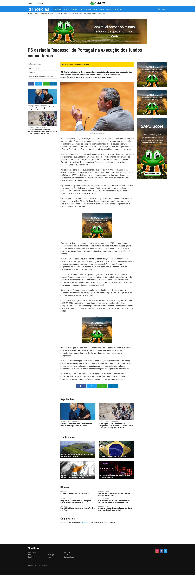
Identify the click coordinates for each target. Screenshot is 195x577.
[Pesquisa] (159, 9)
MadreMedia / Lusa (34, 64)
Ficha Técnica (32, 565)
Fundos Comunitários (40, 76)
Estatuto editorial (43, 565)
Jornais (40, 3)
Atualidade (31, 72)
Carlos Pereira (51, 76)
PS (33, 76)
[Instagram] (157, 551)
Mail (35, 3)
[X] (165, 551)
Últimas (64, 487)
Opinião (62, 491)
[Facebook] (161, 551)
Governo (30, 76)
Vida (61, 506)
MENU (30, 3)
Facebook (84, 522)
